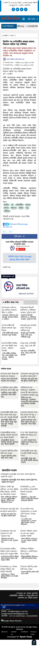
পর (12, 205)
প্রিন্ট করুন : (18, 236)
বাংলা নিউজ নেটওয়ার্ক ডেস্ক (15, 59)
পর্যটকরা (7, 211)
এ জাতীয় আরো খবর (11, 302)
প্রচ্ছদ (6, 35)
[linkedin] (21, 9)
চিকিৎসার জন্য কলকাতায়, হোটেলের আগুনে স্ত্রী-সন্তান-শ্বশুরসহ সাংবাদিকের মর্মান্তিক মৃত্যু (29, 402)
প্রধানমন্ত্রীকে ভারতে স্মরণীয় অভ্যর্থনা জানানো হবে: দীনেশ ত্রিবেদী (9, 442)
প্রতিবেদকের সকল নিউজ (26, 294)
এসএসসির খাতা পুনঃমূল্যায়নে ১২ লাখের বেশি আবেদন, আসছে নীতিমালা (28, 521)
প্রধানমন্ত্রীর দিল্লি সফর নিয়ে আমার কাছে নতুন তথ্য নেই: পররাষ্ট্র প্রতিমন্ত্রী (9, 423)
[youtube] (26, 9)
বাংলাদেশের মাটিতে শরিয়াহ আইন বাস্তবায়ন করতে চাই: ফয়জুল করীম (10, 558)
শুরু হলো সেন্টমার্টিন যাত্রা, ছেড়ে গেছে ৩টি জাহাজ (28, 353)
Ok (4, 607)
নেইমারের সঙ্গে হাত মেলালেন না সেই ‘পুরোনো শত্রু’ (9, 540)
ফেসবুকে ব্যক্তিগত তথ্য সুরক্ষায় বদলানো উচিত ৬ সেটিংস (10, 317)
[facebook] (13, 9)
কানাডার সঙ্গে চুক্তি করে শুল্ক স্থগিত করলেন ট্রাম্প (29, 380)
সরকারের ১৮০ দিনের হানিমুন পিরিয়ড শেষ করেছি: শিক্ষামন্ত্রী (9, 576)
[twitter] (17, 9)
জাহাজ (27, 205)
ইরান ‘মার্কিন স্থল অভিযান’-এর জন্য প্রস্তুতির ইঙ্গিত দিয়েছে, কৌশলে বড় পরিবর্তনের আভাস (9, 499)
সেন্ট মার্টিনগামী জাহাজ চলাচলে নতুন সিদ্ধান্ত (10, 334)
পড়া (27, 208)
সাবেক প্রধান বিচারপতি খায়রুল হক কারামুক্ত (9, 380)
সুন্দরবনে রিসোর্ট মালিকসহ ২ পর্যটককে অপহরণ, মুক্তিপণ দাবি (28, 317)
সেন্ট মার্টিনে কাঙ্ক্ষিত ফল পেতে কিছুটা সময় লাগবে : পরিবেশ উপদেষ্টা (9, 356)
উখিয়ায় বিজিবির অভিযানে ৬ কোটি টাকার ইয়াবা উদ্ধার (29, 557)
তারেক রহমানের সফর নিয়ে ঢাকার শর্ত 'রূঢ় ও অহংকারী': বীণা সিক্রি (29, 422)
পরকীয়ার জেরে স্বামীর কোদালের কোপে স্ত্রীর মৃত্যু (8, 395)
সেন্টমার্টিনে (19, 205)
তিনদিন (6, 205)
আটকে (21, 208)
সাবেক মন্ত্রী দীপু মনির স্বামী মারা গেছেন (8, 457)
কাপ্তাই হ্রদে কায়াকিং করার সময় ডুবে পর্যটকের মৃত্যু (28, 335)
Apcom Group (26, 637)
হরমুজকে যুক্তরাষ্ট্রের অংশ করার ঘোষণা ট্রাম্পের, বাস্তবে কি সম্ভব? (19, 481)
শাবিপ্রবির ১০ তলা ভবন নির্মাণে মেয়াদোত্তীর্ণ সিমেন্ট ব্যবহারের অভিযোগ (29, 499)
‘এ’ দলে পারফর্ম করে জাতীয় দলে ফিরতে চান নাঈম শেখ (29, 442)
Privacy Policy (29, 605)
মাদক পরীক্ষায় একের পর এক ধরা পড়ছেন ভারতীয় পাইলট (29, 540)
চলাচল (6, 208)
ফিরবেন (13, 208)
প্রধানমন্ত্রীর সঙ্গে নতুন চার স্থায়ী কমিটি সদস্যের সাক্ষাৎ (29, 460)
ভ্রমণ (12, 35)
